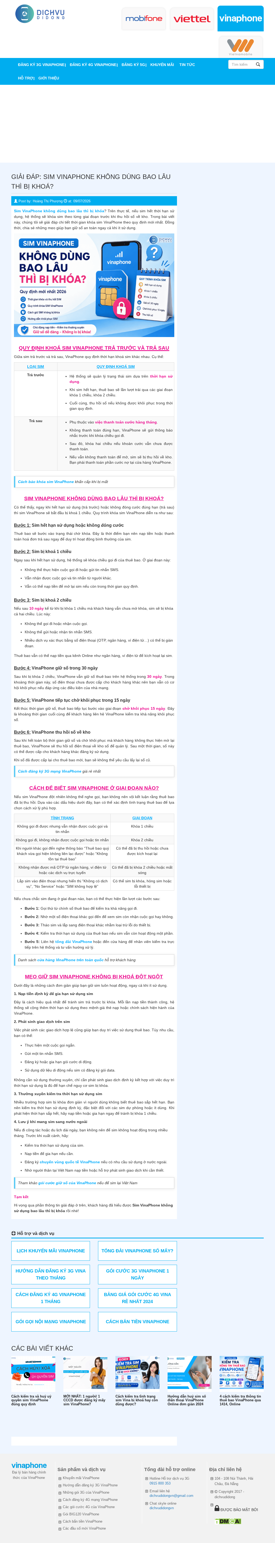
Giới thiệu (48, 78)
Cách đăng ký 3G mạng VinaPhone (49, 771)
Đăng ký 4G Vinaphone (93, 65)
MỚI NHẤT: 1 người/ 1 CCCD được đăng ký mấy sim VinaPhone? (84, 1400)
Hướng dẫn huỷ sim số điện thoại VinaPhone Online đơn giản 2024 (187, 1400)
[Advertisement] (137, 125)
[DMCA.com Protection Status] (228, 1521)
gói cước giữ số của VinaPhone (67, 1183)
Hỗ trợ (25, 78)
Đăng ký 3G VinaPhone (41, 65)
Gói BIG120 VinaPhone (81, 1514)
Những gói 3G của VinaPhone (86, 1492)
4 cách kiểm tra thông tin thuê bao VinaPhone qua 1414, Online (240, 1400)
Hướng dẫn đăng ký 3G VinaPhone (90, 1485)
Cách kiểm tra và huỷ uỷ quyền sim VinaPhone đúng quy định (31, 1400)
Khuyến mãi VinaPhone (81, 1478)
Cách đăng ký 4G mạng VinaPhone (90, 1500)
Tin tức (187, 65)
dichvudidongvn (162, 1508)
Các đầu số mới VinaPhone (84, 1528)
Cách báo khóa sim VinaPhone (46, 482)
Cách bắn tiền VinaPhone (82, 1521)
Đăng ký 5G (133, 65)
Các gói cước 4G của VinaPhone (89, 1507)
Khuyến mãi (162, 65)
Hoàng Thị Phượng (48, 201)
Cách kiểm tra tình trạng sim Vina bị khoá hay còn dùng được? (136, 1400)
